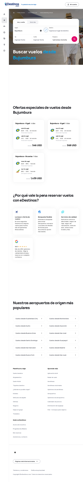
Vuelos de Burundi (32, 12)
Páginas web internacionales (25, 461)
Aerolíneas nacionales (55, 385)
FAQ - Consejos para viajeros (57, 410)
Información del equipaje (55, 406)
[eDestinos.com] (14, 13)
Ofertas (15, 402)
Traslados (16, 414)
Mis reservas (17, 433)
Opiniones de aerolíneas (55, 389)
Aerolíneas (51, 381)
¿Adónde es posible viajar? (21, 389)
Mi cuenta (73, 4)
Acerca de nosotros (19, 425)
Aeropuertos (52, 393)
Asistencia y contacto (20, 437)
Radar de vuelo (52, 377)
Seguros (15, 406)
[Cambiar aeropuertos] (46, 30)
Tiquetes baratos (18, 385)
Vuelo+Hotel (17, 381)
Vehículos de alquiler (19, 397)
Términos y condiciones (20, 470)
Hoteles (15, 393)
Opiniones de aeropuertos (56, 397)
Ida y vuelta (21, 22)
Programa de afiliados (20, 429)
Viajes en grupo (18, 410)
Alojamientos (17, 377)
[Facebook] (15, 452)
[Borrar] (41, 31)
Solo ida (33, 22)
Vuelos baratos (21, 12)
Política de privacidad (38, 470)
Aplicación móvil (53, 373)
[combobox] (27, 30)
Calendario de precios (55, 402)
